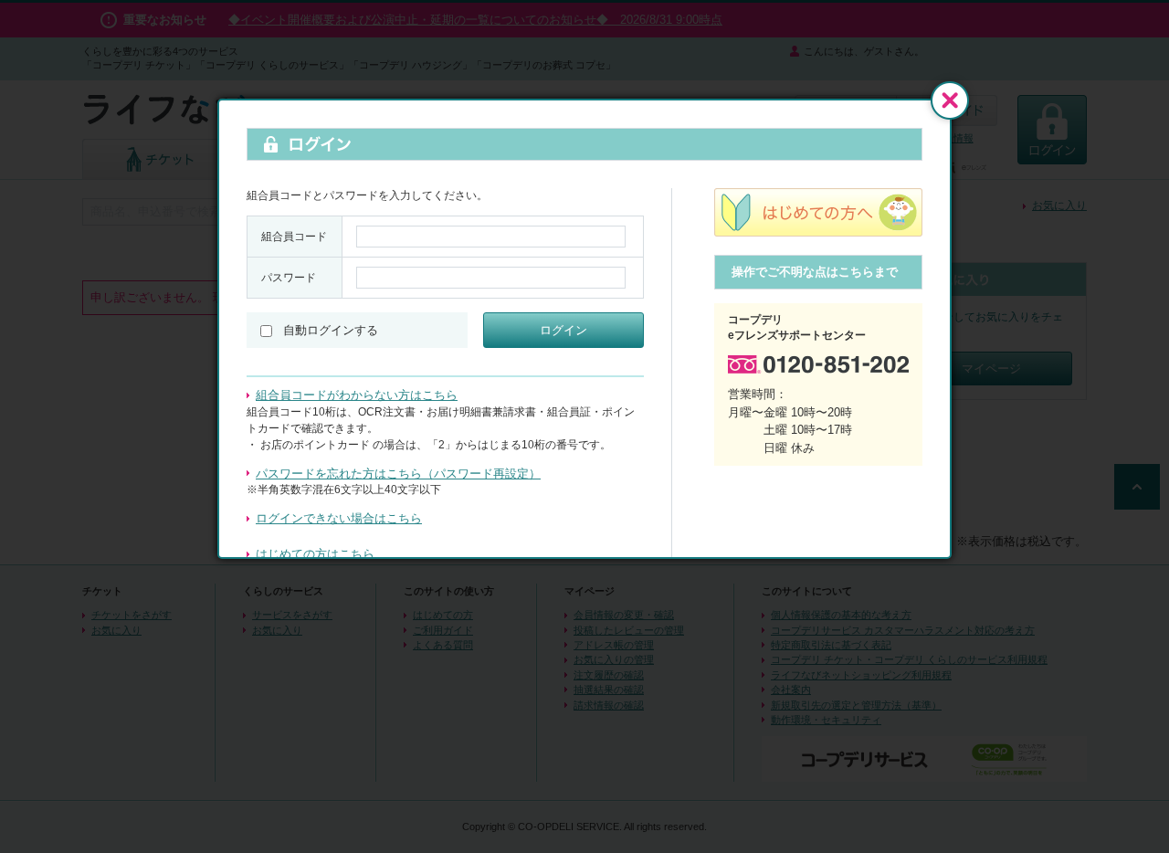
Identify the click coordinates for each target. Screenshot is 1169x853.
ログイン (563, 330)
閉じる (950, 100)
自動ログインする (330, 330)
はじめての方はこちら (315, 554)
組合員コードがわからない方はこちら (357, 395)
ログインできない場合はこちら (339, 518)
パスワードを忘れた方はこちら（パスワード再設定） (398, 473)
